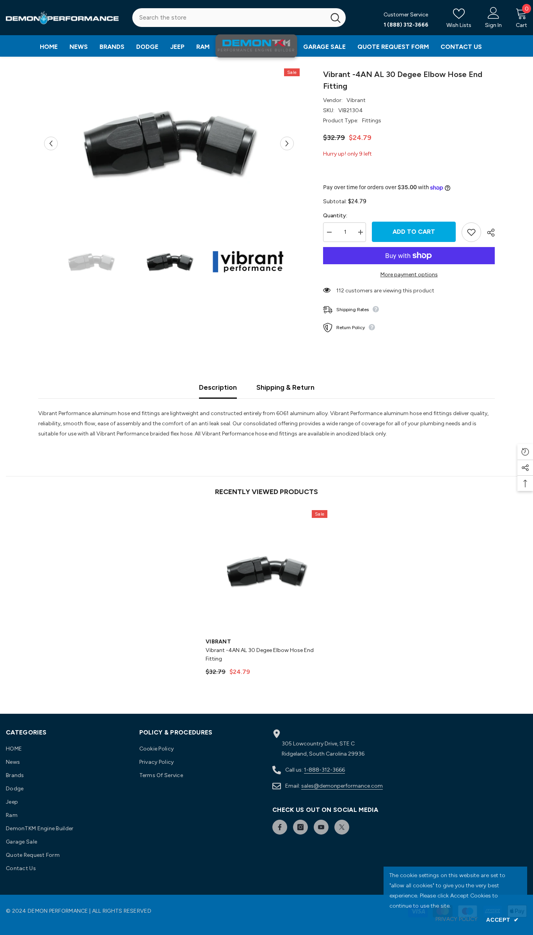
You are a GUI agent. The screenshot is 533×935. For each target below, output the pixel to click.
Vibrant (356, 100)
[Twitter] (341, 827)
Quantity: (335, 215)
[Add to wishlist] (471, 232)
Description (218, 387)
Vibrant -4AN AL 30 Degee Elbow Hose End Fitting (260, 654)
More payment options (409, 274)
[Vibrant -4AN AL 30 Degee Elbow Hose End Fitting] (266, 571)
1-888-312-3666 (324, 770)
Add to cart (414, 231)
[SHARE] (488, 232)
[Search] (239, 17)
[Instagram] (300, 827)
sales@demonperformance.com (342, 786)
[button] (51, 143)
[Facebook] (279, 827)
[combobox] (229, 17)
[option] (169, 143)
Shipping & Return (285, 387)
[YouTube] (321, 827)
